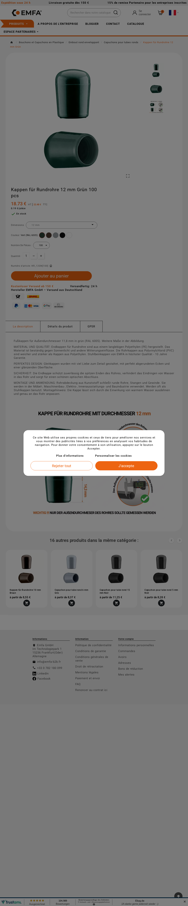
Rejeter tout (61, 466)
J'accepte (126, 466)
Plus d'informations (70, 455)
